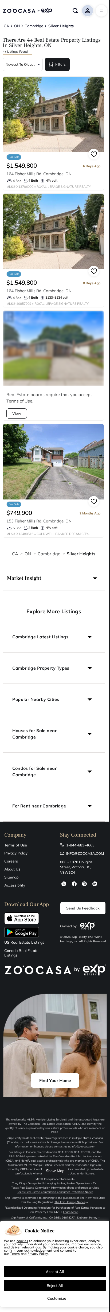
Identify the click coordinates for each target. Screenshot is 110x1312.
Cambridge (49, 553)
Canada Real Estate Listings (21, 953)
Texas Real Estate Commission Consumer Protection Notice (55, 1192)
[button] (54, 578)
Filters (60, 64)
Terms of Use (15, 845)
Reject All (55, 1285)
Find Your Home (55, 1080)
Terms (15, 1253)
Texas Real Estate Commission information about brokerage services (55, 1187)
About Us (12, 869)
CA (15, 553)
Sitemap (11, 877)
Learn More (70, 1212)
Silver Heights (81, 553)
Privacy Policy (16, 853)
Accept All (55, 1271)
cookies (22, 1240)
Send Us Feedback (83, 908)
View (16, 413)
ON (28, 553)
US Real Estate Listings (24, 942)
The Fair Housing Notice (69, 1202)
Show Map (55, 1170)
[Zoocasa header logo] (27, 10)
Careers (11, 861)
